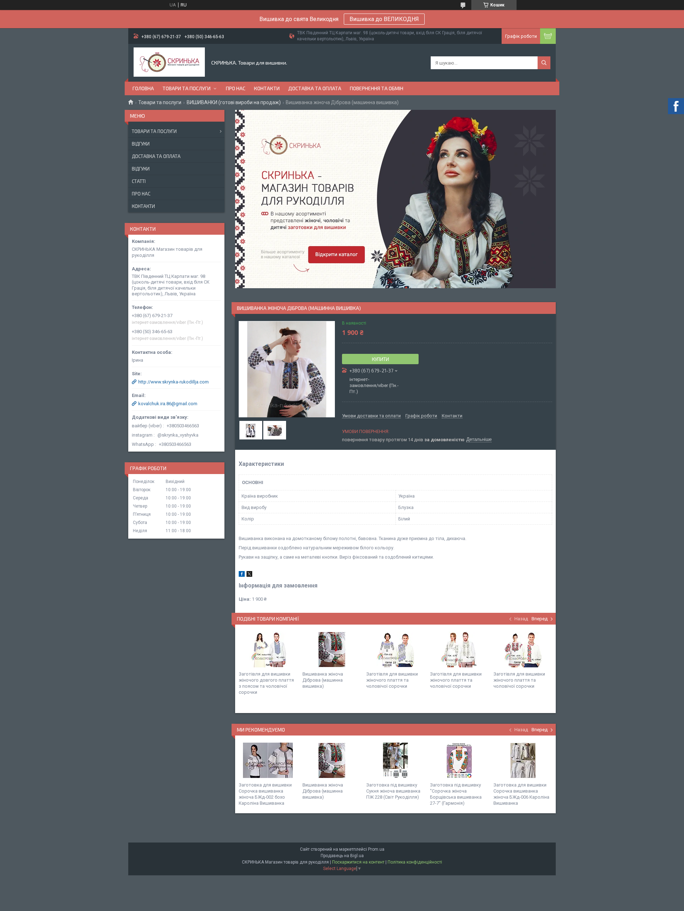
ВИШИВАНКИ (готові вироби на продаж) (234, 102)
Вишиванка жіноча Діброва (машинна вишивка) (322, 680)
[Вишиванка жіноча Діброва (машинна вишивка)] (331, 649)
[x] (249, 575)
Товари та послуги (186, 88)
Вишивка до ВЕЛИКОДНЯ (384, 19)
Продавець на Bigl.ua (342, 855)
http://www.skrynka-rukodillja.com (173, 382)
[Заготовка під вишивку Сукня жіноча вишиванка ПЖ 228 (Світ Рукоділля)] (395, 760)
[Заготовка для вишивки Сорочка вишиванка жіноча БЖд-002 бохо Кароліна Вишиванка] (268, 760)
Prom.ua (376, 849)
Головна (143, 88)
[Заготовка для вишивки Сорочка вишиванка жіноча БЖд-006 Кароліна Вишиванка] (522, 760)
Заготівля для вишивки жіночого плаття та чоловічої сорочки (392, 680)
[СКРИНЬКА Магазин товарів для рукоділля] (169, 62)
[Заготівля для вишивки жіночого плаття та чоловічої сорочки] (395, 649)
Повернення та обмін (376, 88)
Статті (139, 181)
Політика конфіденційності (415, 862)
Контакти (267, 88)
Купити (380, 359)
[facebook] (242, 575)
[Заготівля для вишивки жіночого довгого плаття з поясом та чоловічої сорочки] (268, 649)
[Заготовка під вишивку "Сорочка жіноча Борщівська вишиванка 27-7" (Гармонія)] (459, 760)
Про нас (235, 88)
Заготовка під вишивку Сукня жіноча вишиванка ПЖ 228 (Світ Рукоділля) (393, 791)
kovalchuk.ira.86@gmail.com (167, 403)
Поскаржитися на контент (358, 862)
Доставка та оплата (314, 88)
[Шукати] (544, 62)
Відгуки (141, 144)
